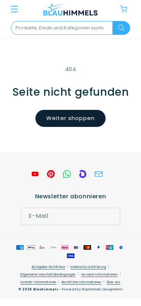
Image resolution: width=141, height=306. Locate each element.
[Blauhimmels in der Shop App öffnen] (83, 174)
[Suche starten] (121, 27)
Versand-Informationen (99, 275)
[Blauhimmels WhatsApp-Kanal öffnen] (67, 174)
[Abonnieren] (112, 216)
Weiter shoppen (70, 118)
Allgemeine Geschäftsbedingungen (48, 275)
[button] (14, 9)
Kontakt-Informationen (38, 282)
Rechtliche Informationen (82, 282)
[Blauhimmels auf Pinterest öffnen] (51, 174)
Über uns (113, 282)
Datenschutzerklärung (88, 267)
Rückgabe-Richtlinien (48, 267)
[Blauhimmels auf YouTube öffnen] (35, 174)
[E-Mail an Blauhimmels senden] (99, 174)
